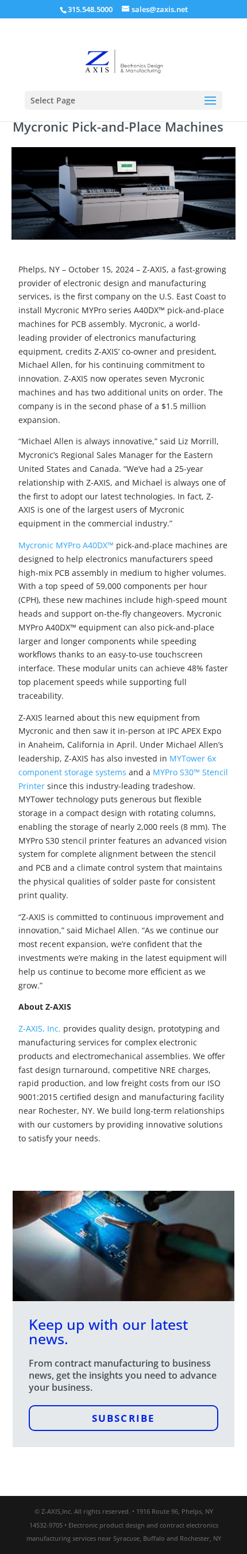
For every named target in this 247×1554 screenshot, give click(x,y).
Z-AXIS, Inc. (39, 1028)
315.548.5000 (90, 9)
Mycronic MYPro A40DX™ (66, 545)
